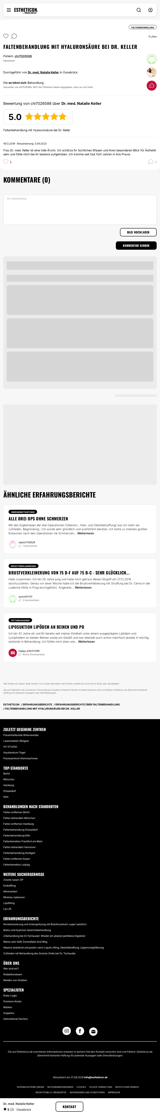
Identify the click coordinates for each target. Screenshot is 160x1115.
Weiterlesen (85, 533)
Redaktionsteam (12, 974)
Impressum (114, 1092)
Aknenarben (10, 891)
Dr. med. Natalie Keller (43, 72)
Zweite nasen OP (13, 879)
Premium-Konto (12, 1001)
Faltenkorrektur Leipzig (16, 864)
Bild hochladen (138, 232)
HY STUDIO (10, 746)
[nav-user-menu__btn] (150, 10)
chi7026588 (23, 56)
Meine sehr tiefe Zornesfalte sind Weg (25, 941)
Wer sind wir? (11, 968)
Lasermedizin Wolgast (16, 740)
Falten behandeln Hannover (19, 847)
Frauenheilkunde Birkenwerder (21, 735)
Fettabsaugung (20, 620)
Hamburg (8, 785)
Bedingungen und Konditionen (87, 1092)
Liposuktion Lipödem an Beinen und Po (46, 627)
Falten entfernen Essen (16, 858)
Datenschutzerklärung (30, 1087)
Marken (7, 1007)
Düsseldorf (9, 791)
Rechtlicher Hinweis (127, 1087)
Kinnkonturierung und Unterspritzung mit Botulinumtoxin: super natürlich (44, 924)
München (8, 779)
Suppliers (8, 1013)
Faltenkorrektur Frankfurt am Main (22, 841)
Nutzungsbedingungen (60, 1087)
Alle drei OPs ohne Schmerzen (38, 518)
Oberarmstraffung (23, 512)
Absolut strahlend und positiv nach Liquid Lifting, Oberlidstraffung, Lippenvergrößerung (53, 947)
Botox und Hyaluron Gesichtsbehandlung (27, 930)
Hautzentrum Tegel (14, 752)
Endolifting (9, 885)
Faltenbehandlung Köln (16, 835)
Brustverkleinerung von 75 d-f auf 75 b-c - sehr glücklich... (69, 572)
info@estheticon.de (95, 1077)
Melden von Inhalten (15, 980)
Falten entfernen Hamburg (18, 823)
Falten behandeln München (19, 818)
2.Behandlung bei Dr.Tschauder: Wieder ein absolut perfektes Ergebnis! (44, 935)
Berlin (6, 773)
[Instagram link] (66, 1032)
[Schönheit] (26, 11)
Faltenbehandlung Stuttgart (19, 852)
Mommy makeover (14, 897)
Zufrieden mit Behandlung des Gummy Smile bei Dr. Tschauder (39, 953)
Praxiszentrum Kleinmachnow (20, 758)
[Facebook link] (80, 1032)
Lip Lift (7, 908)
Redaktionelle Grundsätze (51, 1092)
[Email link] (93, 1031)
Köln (6, 796)
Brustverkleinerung (23, 566)
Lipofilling (9, 903)
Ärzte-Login (10, 995)
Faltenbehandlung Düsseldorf (20, 829)
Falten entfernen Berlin (16, 812)
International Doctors (15, 1018)
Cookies (81, 1087)
